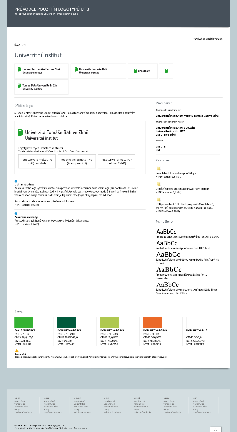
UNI (24, 45)
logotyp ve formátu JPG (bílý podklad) (37, 161)
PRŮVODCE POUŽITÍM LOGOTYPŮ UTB (51, 10)
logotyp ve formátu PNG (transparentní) (76, 161)
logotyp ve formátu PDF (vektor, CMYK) (116, 161)
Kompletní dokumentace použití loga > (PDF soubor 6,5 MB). (176, 174)
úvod (17, 45)
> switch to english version (208, 38)
